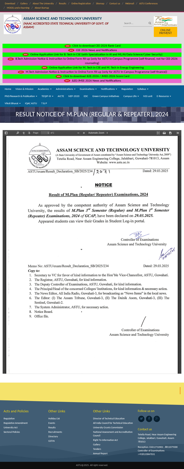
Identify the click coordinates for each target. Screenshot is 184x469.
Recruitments (55, 432)
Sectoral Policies (12, 432)
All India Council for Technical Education (113, 423)
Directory (53, 436)
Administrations (65, 89)
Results (62, 3)
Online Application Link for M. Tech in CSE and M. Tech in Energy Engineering (96, 67)
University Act (11, 427)
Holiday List (54, 418)
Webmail (129, 3)
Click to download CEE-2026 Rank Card (96, 45)
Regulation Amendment (16, 423)
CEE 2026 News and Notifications (96, 50)
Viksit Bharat (12, 103)
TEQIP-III (47, 96)
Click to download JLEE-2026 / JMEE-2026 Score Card (96, 76)
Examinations (87, 89)
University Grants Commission (108, 427)
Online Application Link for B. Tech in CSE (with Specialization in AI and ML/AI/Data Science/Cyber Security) (96, 54)
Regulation (127, 89)
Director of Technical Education (109, 418)
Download (10, 3)
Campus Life (130, 96)
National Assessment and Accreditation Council (112, 434)
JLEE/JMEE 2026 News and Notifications (96, 80)
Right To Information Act (105, 440)
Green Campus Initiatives (105, 96)
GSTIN (51, 441)
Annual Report (100, 453)
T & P (44, 103)
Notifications (108, 89)
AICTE (61, 96)
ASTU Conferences (148, 3)
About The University (43, 3)
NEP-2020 (73, 96)
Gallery (23, 3)
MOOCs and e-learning (18, 8)
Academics (44, 89)
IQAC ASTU (31, 103)
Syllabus (142, 89)
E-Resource (163, 96)
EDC (86, 96)
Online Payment (165, 32)
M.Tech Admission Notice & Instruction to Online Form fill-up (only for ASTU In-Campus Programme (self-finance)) (96, 72)
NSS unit (147, 96)
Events (51, 423)
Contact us (114, 3)
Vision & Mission (24, 89)
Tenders (97, 449)
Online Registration (81, 3)
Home (8, 89)
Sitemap (100, 3)
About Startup (42, 8)
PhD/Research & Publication (20, 96)
